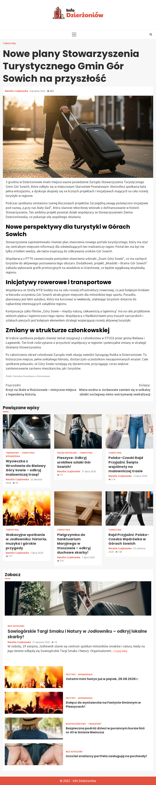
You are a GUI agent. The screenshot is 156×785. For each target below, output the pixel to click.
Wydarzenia (13, 456)
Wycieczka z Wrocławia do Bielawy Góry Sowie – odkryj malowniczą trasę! (26, 431)
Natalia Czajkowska (17, 91)
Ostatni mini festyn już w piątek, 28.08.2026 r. (34, 677)
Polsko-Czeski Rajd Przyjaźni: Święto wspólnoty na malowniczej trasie (129, 431)
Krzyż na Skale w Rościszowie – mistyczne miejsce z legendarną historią (41, 389)
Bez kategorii (16, 626)
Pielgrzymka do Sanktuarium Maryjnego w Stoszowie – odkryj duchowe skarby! (78, 508)
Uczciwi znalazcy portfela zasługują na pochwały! (34, 754)
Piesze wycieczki (67, 453)
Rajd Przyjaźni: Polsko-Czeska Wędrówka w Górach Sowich (129, 508)
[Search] (150, 34)
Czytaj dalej (120, 651)
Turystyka (9, 43)
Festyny (71, 675)
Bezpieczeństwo (76, 724)
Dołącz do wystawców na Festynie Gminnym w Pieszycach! (34, 703)
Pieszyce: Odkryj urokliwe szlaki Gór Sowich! (78, 431)
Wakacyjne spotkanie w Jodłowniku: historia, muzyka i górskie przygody (26, 508)
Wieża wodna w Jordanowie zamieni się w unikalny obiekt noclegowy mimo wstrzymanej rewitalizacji (114, 389)
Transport (13, 453)
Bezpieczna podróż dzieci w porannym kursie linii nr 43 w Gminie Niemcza (34, 728)
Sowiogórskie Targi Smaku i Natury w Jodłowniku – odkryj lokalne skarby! (78, 598)
